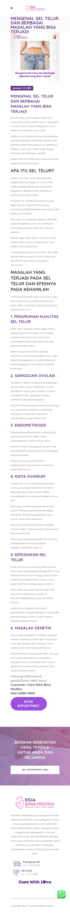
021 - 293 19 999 (31, 865)
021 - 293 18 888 (29, 874)
